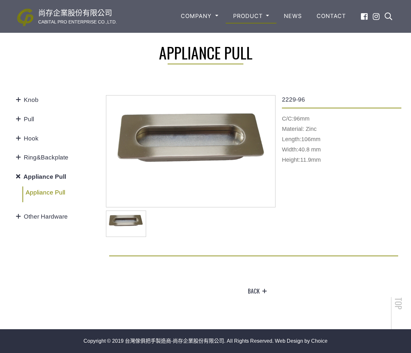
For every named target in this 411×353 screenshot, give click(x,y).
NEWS (293, 16)
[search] (388, 16)
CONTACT (331, 16)
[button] (267, 151)
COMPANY (197, 16)
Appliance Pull (45, 192)
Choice (319, 341)
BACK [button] (254, 291)
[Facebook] (364, 16)
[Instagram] (376, 16)
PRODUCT (249, 16)
